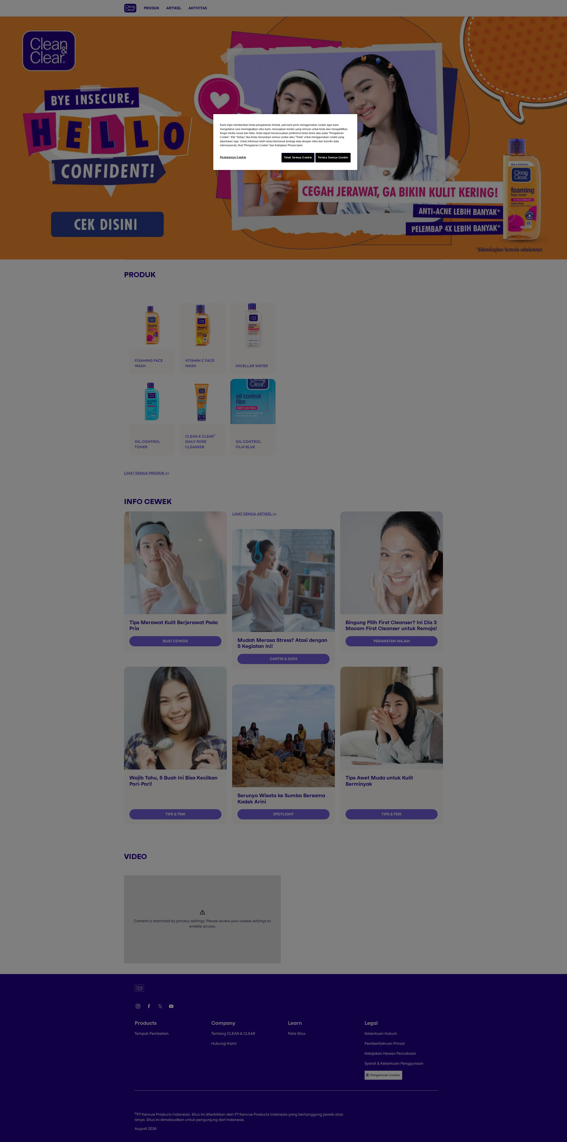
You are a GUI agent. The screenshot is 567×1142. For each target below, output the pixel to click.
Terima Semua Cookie (333, 157)
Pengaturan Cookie (233, 157)
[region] (285, 142)
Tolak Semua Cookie (298, 157)
